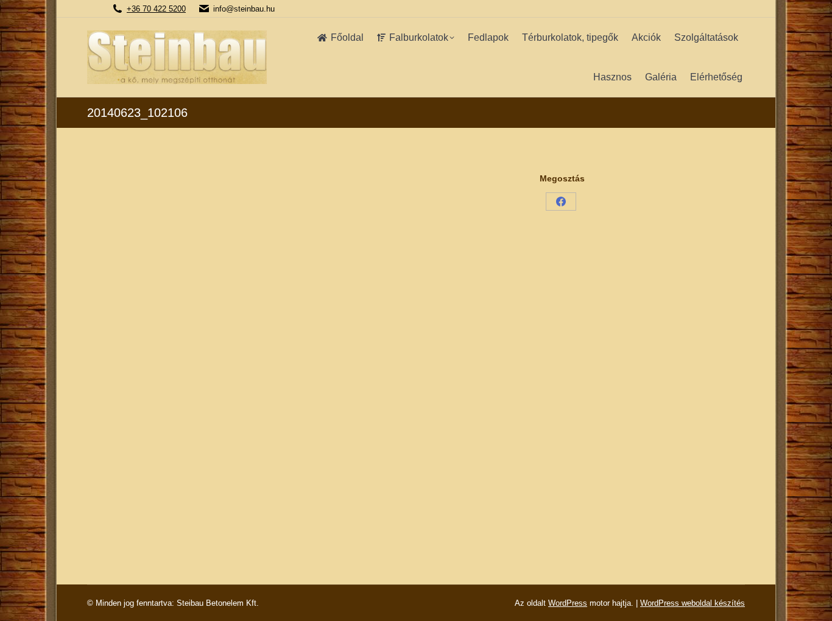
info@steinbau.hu (244, 8)
